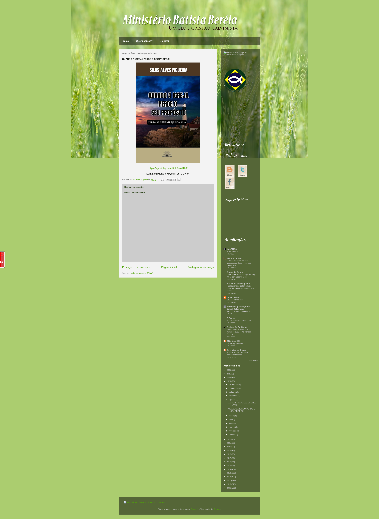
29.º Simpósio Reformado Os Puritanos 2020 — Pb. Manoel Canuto (239, 332)
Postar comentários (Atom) (141, 273)
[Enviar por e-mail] (167, 179)
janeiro (232, 434)
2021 (229, 443)
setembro (233, 396)
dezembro (234, 384)
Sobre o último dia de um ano (239, 320)
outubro (232, 392)
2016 (229, 462)
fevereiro (233, 431)
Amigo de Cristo (235, 272)
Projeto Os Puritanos (237, 327)
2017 (229, 458)
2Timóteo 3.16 (233, 341)
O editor (164, 41)
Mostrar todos (253, 360)
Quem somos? (144, 41)
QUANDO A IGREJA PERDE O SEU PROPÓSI (241, 410)
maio (231, 420)
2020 (229, 447)
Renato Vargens (235, 258)
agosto (232, 399)
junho (231, 416)
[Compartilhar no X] (173, 179)
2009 (229, 488)
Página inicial (169, 267)
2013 (229, 473)
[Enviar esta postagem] (162, 180)
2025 (229, 374)
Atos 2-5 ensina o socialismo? (239, 311)
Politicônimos (232, 251)
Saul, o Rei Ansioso (235, 300)
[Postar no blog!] (170, 179)
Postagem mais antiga (201, 267)
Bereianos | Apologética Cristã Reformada (238, 307)
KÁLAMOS (232, 249)
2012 (229, 477)
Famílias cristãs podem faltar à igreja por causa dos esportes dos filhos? (240, 288)
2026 (229, 370)
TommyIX (195, 509)
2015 (229, 465)
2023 (229, 381)
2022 (229, 439)
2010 (229, 484)
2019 (229, 450)
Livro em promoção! (235, 343)
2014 (229, 469)
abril (231, 423)
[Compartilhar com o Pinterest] (179, 179)
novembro (234, 388)
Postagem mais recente (136, 267)
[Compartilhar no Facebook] (176, 179)
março (232, 427)
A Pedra (231, 318)
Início (126, 41)
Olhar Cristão (233, 297)
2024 (229, 377)
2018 (229, 454)
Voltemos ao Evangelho (238, 283)
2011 (229, 480)
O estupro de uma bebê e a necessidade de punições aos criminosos (239, 263)
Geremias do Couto (236, 350)
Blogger (217, 509)
